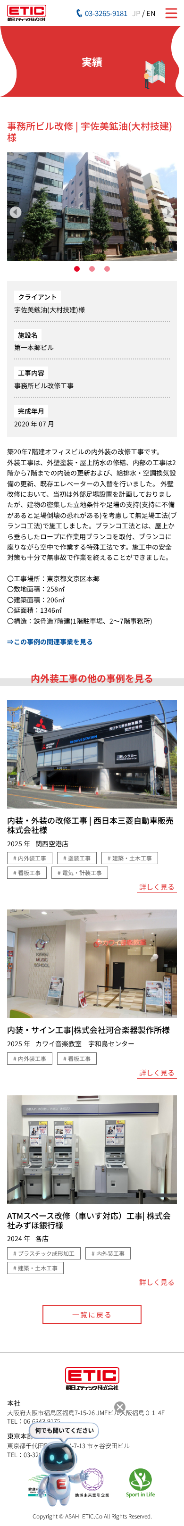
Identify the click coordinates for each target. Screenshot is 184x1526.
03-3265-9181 (106, 13)
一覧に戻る (92, 1314)
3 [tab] (107, 269)
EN (151, 13)
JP (136, 13)
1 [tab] (77, 269)
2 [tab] (92, 269)
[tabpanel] (92, 206)
